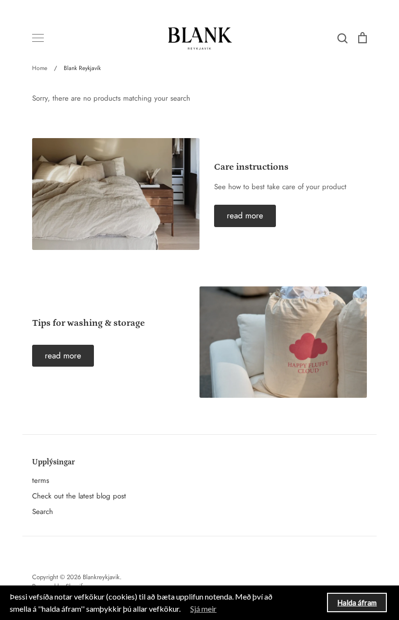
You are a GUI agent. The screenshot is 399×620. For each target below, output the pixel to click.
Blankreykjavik (101, 577)
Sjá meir (203, 608)
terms (40, 480)
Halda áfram (357, 602)
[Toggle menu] (38, 38)
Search (42, 511)
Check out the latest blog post (79, 496)
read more (245, 215)
